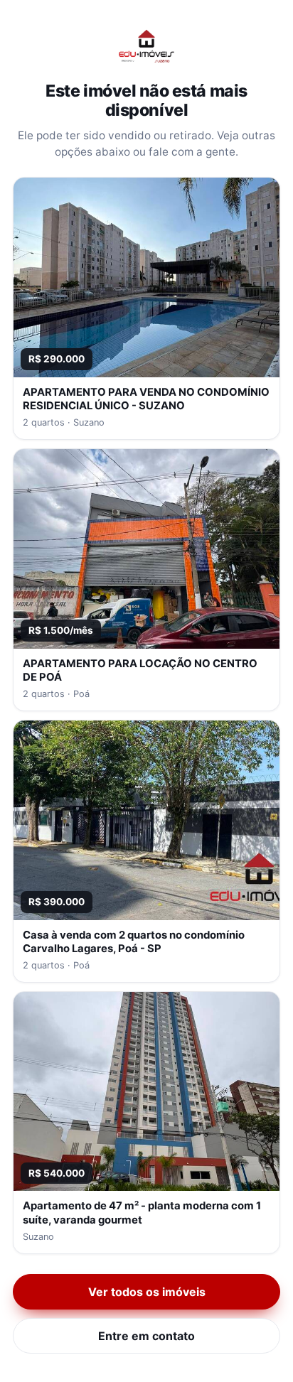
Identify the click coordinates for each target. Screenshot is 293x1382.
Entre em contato (146, 1336)
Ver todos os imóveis (147, 1292)
